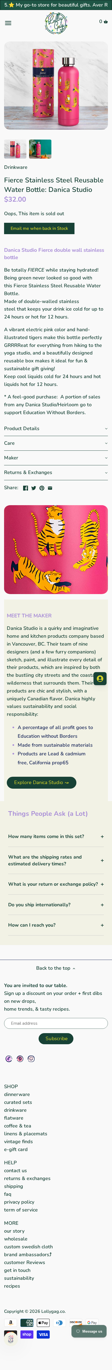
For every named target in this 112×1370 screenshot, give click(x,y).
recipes (12, 1286)
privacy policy (19, 1202)
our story (14, 1231)
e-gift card (16, 1149)
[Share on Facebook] (25, 487)
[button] (56, 428)
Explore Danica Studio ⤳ (41, 782)
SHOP (11, 1086)
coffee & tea (17, 1126)
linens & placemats (25, 1133)
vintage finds (18, 1141)
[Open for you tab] (100, 678)
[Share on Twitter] (33, 487)
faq (7, 1194)
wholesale (15, 1239)
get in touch (17, 1270)
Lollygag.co (53, 1311)
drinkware (15, 1110)
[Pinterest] (20, 1058)
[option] (15, 149)
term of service (21, 1210)
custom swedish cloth (28, 1246)
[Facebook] (8, 1058)
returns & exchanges (27, 1178)
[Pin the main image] (41, 487)
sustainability (19, 1278)
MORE (11, 1223)
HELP (10, 1162)
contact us (15, 1170)
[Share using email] (50, 487)
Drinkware (15, 167)
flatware (13, 1118)
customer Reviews (24, 1262)
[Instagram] (31, 1058)
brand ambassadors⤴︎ (28, 1254)
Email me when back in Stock (39, 228)
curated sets (18, 1102)
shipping (13, 1186)
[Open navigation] (21, 23)
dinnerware (17, 1094)
